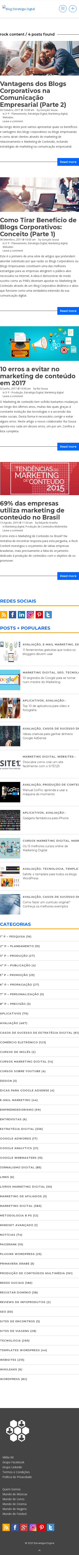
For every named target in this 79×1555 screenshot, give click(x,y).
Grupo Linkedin (12, 1467)
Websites (8, 117)
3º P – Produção (14, 955)
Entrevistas (11, 1119)
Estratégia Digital (37, 113)
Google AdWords (15, 1138)
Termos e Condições (16, 1472)
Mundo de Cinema (14, 1504)
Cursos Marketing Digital (46, 840)
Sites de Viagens (14, 1331)
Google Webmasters (18, 1157)
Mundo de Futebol (14, 1514)
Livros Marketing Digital (22, 1186)
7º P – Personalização (19, 994)
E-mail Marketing (58, 644)
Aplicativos (33, 700)
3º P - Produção (14, 392)
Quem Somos (11, 1489)
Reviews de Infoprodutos (23, 1302)
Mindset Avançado (16, 1225)
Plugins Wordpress (17, 1254)
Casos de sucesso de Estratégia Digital (36, 1032)
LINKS (4, 1177)
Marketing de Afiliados (21, 1196)
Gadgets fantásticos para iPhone (46, 818)
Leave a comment (13, 121)
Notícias (7, 1234)
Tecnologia (53, 868)
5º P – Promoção (14, 975)
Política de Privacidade (17, 1477)
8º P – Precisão (13, 1003)
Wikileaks (8, 1369)
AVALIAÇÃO (32, 644)
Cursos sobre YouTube (20, 1071)
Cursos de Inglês (15, 1052)
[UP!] (39, 1550)
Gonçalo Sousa (49, 110)
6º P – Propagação (16, 984)
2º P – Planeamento (17, 946)
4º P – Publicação (15, 965)
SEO (60, 672)
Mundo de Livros (13, 1499)
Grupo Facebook (13, 1462)
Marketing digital (57, 113)
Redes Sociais (12, 1282)
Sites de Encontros (17, 1321)
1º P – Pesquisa (12, 936)
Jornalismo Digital (17, 1167)
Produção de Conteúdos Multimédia (32, 1273)
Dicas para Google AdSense (24, 1090)
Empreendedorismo (17, 1109)
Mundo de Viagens (14, 1509)
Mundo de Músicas (14, 1494)
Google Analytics (16, 1148)
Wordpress (10, 1379)
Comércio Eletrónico (19, 1042)
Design (6, 1080)
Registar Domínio (15, 1292)
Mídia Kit (8, 1457)
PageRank (8, 1244)
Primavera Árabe (15, 1263)
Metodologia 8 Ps (16, 1215)
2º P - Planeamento (16, 113)
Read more (68, 162)
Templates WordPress (20, 1350)
